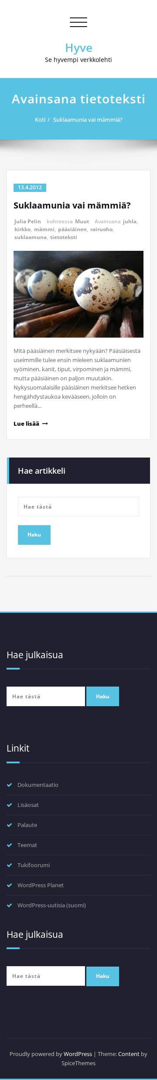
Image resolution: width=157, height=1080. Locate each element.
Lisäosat (28, 805)
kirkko (22, 229)
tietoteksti (63, 237)
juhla (130, 221)
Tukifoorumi (33, 865)
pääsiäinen (72, 229)
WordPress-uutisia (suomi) (51, 905)
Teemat (27, 845)
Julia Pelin (27, 221)
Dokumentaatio (37, 785)
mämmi (44, 229)
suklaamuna (30, 237)
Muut (82, 221)
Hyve (78, 47)
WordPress (78, 1054)
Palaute (27, 825)
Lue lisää (26, 423)
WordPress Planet (40, 885)
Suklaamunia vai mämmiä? (88, 119)
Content (129, 1054)
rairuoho (101, 229)
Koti (40, 119)
